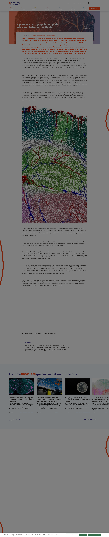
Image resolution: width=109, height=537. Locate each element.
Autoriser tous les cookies (94, 534)
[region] (54, 535)
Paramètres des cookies (72, 534)
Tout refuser (83, 534)
